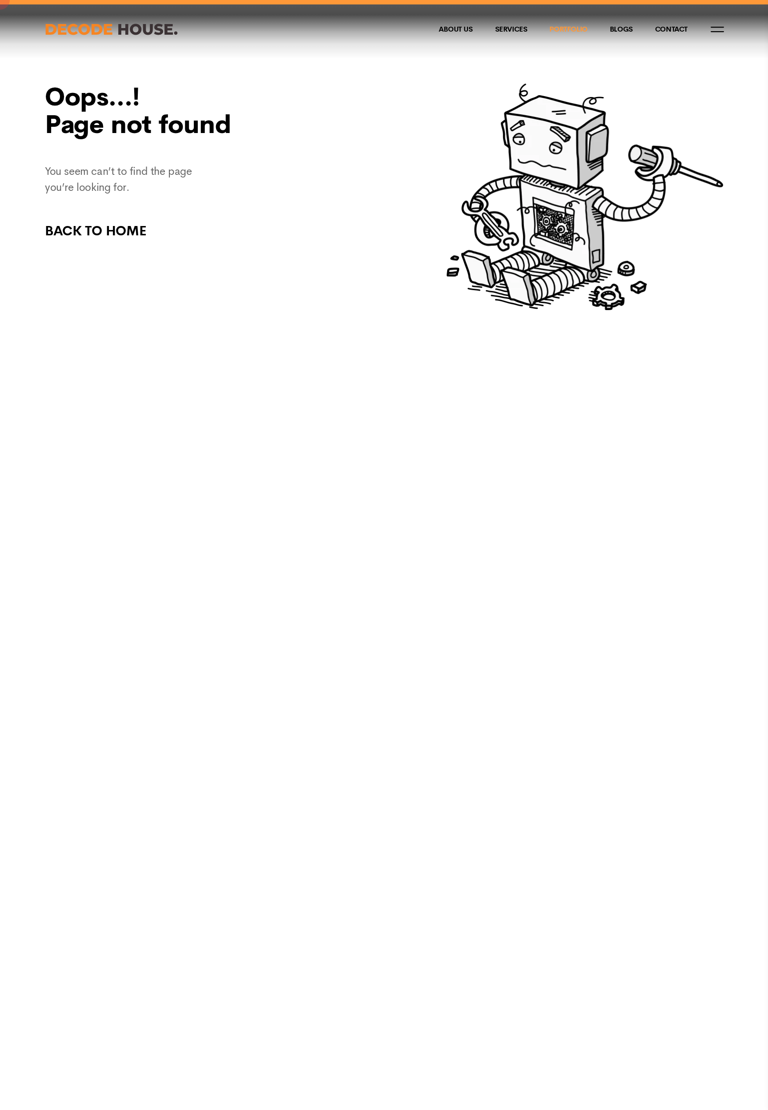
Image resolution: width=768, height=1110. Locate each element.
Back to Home (95, 230)
